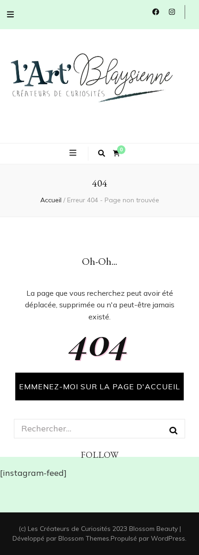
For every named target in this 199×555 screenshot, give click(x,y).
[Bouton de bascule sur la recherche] (101, 154)
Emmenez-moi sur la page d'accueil (99, 386)
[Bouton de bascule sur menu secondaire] (10, 14)
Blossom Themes (83, 538)
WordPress (168, 538)
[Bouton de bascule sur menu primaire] (74, 153)
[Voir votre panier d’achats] (116, 153)
